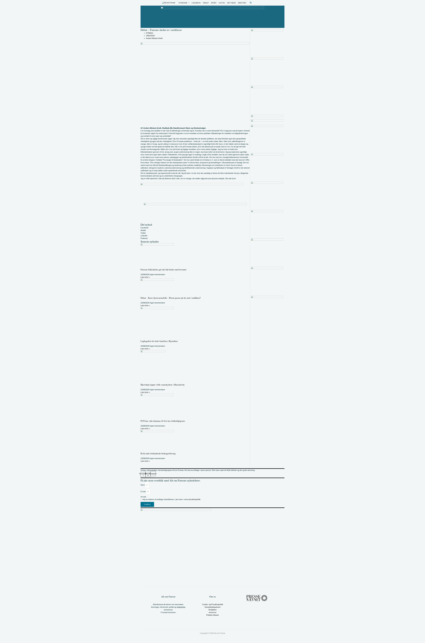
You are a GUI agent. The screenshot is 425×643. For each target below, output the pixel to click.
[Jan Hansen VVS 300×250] (267, 280)
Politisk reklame (212, 615)
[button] (188, 2)
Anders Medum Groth (154, 38)
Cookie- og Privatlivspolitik (212, 604)
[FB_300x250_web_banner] (267, 71)
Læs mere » (145, 277)
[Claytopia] (267, 252)
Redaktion (213, 610)
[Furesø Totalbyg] (267, 42)
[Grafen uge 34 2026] (267, 99)
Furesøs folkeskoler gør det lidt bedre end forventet (163, 269)
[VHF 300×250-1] (267, 223)
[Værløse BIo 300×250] (267, 116)
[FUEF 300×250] (267, 138)
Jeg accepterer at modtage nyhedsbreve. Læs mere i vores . (171, 499)
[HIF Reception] (267, 121)
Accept (143, 497)
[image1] (267, 297)
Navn (143, 485)
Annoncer (212, 612)
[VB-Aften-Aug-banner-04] (212, 16)
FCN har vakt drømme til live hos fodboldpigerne (163, 420)
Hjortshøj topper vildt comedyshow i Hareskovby (163, 384)
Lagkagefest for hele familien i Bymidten (159, 341)
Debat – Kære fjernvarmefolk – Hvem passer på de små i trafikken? (171, 297)
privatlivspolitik (194, 499)
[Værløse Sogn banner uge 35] (267, 195)
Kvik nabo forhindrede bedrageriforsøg (158, 453)
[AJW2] (267, 166)
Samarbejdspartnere (213, 607)
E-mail (143, 492)
